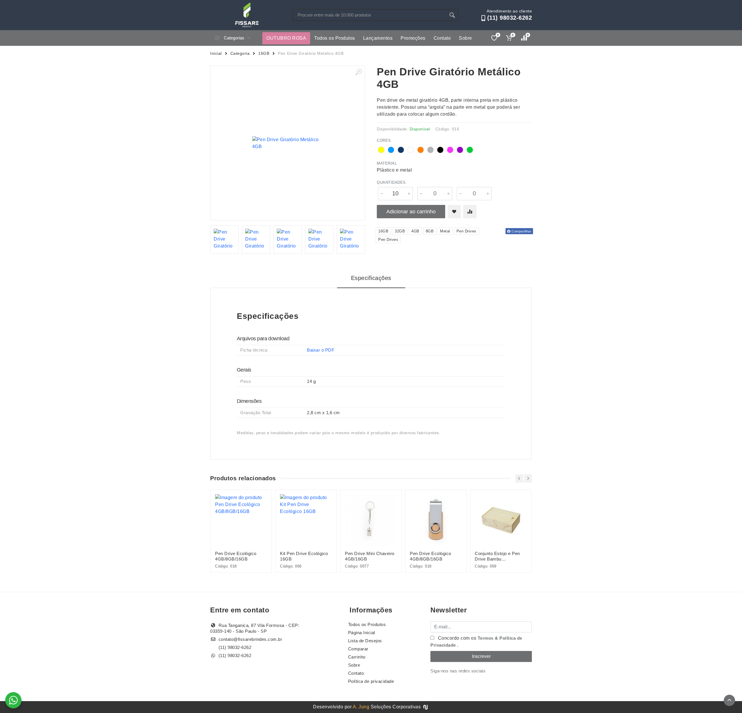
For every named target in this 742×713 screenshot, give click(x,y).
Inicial (216, 53)
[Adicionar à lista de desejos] (454, 211)
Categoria (240, 53)
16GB (263, 53)
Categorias (234, 37)
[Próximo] (528, 478)
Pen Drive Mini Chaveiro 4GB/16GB (369, 556)
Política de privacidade (371, 681)
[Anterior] (519, 478)
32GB (400, 231)
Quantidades (391, 182)
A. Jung (361, 706)
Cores (384, 140)
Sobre (465, 38)
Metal (445, 231)
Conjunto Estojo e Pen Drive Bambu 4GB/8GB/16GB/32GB (497, 556)
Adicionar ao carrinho (411, 211)
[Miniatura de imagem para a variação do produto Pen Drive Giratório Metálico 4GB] (224, 239)
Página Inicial (361, 632)
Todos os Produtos (334, 38)
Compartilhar (521, 231)
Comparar (358, 648)
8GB (430, 231)
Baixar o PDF (320, 350)
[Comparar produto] (470, 211)
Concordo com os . (476, 641)
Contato (442, 38)
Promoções (413, 38)
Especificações (371, 278)
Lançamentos (378, 38)
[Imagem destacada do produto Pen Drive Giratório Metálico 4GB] (288, 143)
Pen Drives (467, 231)
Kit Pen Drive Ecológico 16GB (304, 556)
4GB (415, 231)
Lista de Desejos (365, 640)
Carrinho (356, 656)
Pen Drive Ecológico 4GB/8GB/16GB (236, 556)
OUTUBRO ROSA (286, 38)
